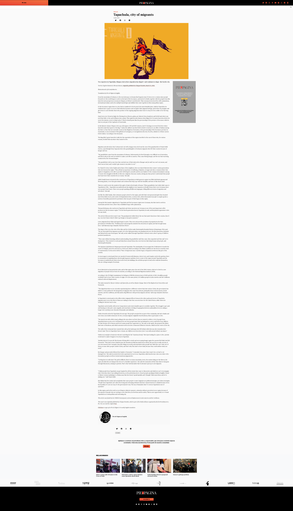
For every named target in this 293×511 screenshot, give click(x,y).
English (116, 11)
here (115, 404)
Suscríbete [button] (146, 499)
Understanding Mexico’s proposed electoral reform (157, 475)
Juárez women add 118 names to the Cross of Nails (106, 475)
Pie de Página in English (119, 416)
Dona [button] (24, 2)
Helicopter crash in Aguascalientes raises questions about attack (132, 475)
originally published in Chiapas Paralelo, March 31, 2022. (139, 85)
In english (118, 432)
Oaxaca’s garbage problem (181, 474)
